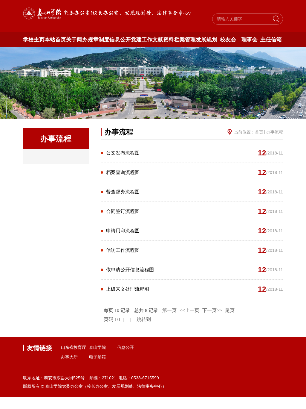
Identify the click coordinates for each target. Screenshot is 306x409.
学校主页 (34, 40)
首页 (259, 132)
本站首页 (55, 40)
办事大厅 (69, 357)
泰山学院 (97, 347)
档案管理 (184, 40)
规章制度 (98, 40)
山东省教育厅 (73, 347)
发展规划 (206, 40)
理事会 (249, 40)
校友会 (228, 40)
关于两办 (77, 40)
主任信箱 (271, 40)
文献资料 (163, 40)
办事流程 (274, 132)
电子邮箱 (97, 357)
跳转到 (144, 319)
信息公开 (120, 40)
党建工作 (141, 40)
